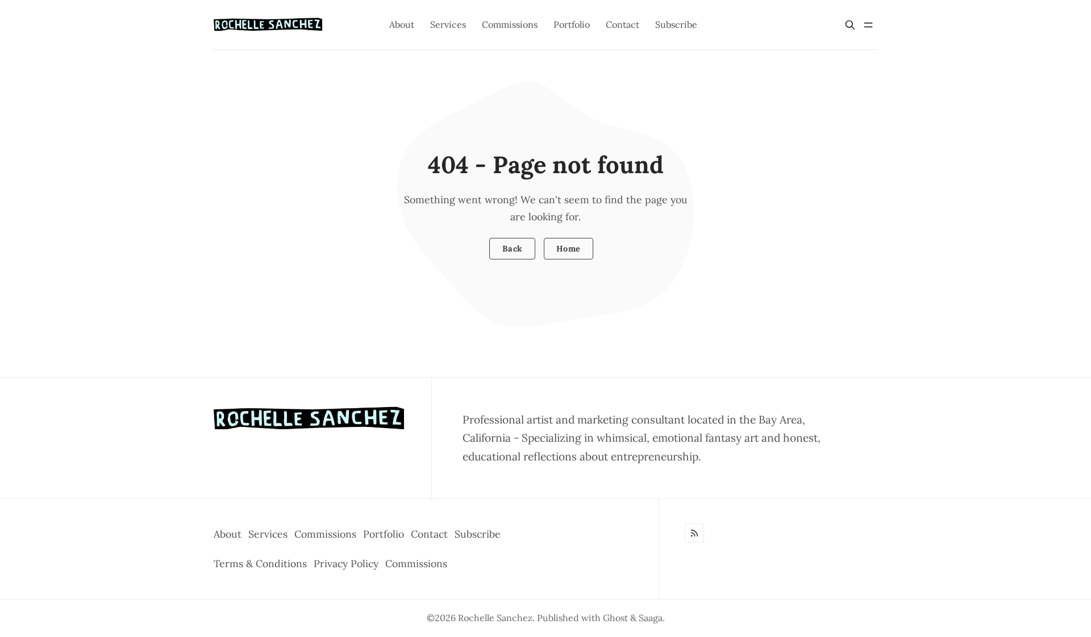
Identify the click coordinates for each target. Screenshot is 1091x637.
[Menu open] (868, 25)
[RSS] (694, 533)
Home (568, 249)
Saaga (651, 617)
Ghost (615, 617)
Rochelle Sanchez (495, 617)
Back (512, 249)
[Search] (850, 25)
